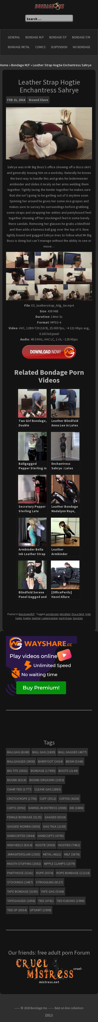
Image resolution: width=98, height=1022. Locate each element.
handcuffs (51, 836)
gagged (55, 817)
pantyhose (65, 618)
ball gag (43, 752)
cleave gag (47, 789)
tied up (17, 910)
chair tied (19, 789)
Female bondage (24, 817)
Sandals (78, 618)
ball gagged (72, 752)
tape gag (52, 891)
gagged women (23, 826)
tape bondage (22, 891)
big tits (17, 771)
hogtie (27, 618)
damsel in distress (48, 808)
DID (76, 808)
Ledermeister (50, 618)
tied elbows (70, 901)
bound (16, 780)
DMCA (49, 1015)
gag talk (54, 826)
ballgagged (21, 761)
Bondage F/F (58, 37)
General (14, 37)
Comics (40, 47)
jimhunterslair (23, 854)
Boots (68, 771)
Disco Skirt (78, 614)
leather (36, 618)
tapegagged (21, 901)
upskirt (40, 910)
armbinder (52, 614)
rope (44, 873)
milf (72, 854)
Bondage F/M (81, 37)
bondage (43, 771)
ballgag (18, 752)
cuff (48, 798)
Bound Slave (38, 100)
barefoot (50, 761)
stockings (20, 882)
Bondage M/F (34, 37)
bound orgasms (46, 780)
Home (4, 65)
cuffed (69, 798)
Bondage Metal (19, 47)
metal (52, 854)
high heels (19, 845)
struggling (49, 882)
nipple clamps (59, 863)
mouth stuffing (24, 863)
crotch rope (22, 798)
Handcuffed (21, 836)
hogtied (69, 845)
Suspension (59, 47)
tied (46, 901)
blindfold (65, 614)
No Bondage (81, 47)
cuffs (16, 808)
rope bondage (73, 873)
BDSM (74, 761)
